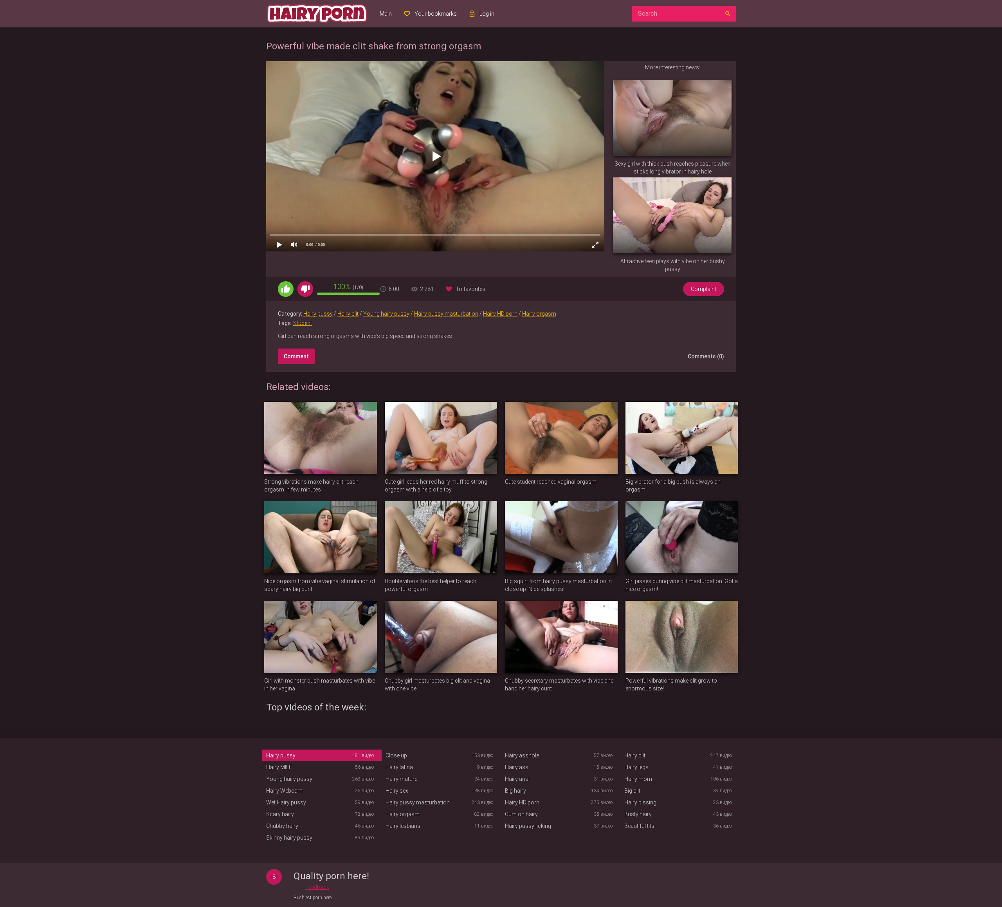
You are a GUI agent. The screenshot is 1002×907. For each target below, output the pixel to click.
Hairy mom (638, 779)
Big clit (632, 791)
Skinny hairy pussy (289, 838)
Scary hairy (280, 814)
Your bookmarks (435, 14)
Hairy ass (516, 767)
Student (302, 323)
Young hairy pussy (386, 314)
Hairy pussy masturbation (446, 314)
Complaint (703, 289)
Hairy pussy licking (528, 826)
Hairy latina (399, 767)
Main (386, 14)
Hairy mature (401, 779)
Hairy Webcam (284, 791)
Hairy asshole (522, 755)
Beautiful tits (639, 826)
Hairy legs (636, 767)
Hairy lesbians (403, 826)
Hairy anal (517, 779)
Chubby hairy (282, 826)
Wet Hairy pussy (286, 802)
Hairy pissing (640, 802)
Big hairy (515, 791)
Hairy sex (397, 791)
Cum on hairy (521, 814)
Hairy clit (348, 314)
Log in (486, 14)
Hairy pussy (318, 314)
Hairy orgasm (539, 314)
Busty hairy (638, 814)
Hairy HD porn (500, 314)
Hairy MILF (279, 767)
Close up (396, 755)
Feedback (317, 887)
